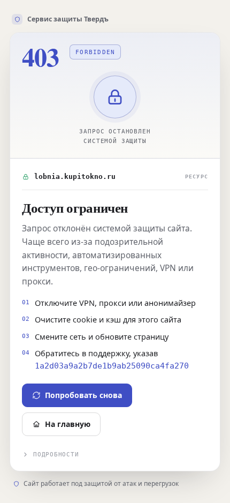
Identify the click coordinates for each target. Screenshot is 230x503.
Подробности (56, 454)
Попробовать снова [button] (83, 395)
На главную (67, 424)
